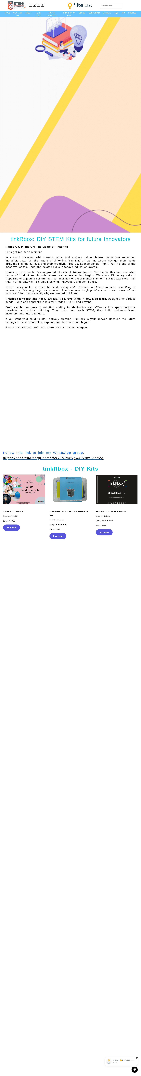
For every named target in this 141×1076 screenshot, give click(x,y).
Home (7, 13)
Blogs (82, 13)
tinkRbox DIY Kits (69, 14)
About (28, 13)
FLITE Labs (38, 14)
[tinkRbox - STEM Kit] (24, 505)
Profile (132, 13)
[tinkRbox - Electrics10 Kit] (117, 505)
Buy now (11, 527)
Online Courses (51, 14)
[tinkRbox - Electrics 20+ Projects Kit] (70, 505)
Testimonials (93, 13)
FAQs (116, 13)
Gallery (107, 13)
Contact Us (17, 14)
